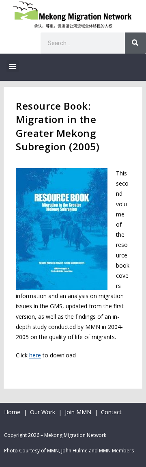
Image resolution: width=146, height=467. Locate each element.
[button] (12, 66)
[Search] (135, 43)
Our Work (43, 412)
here (35, 355)
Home (12, 412)
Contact (111, 412)
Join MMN (78, 412)
